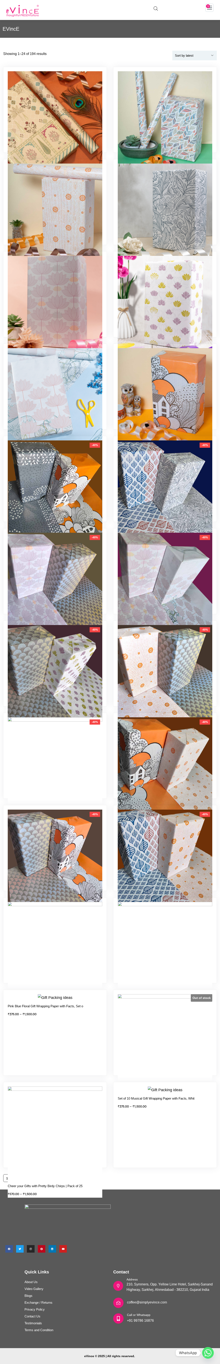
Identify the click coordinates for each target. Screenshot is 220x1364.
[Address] (118, 1286)
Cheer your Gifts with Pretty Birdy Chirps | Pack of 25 (45, 1186)
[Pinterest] (41, 1249)
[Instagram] (30, 1249)
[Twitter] (20, 1249)
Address (132, 1279)
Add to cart (57, 520)
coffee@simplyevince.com (147, 1302)
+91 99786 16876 (140, 1320)
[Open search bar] (156, 8)
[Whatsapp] (208, 1353)
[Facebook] (9, 1249)
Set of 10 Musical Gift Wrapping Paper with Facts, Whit (156, 1098)
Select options (57, 151)
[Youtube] (63, 1249)
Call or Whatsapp (138, 1315)
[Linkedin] (52, 1249)
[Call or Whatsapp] (118, 1318)
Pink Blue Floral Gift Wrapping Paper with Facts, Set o (45, 1006)
